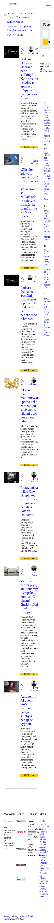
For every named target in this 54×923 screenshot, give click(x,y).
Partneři (43, 839)
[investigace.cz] (11, 4)
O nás (42, 821)
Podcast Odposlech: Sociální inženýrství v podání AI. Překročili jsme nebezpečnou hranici (29, 303)
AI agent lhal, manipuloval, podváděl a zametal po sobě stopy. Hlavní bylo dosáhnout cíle (29, 405)
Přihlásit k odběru (47, 42)
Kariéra (42, 829)
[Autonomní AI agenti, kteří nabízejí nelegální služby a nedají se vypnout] (11, 686)
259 (27, 791)
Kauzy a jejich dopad (43, 834)
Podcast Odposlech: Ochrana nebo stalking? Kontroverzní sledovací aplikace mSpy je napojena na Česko (29, 78)
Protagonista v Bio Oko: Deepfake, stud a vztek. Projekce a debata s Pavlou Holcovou (29, 501)
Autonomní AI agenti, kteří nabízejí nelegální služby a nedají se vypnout (28, 710)
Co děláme (44, 826)
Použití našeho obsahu (42, 844)
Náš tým (43, 824)
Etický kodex (42, 858)
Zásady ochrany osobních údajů (43, 892)
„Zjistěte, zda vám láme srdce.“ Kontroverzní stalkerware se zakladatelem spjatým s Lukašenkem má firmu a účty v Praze (21, 23)
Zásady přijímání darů (43, 852)
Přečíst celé (29, 147)
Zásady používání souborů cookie (43, 882)
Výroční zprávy (43, 864)
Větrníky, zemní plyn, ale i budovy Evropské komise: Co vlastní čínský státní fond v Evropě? (29, 596)
